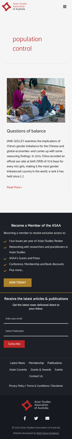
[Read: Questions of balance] (36, 100)
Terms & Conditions (38, 386)
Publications (54, 363)
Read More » (14, 187)
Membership (36, 363)
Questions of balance (26, 131)
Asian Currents (18, 369)
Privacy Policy (17, 386)
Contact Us (36, 376)
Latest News (17, 363)
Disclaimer (57, 386)
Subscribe (14, 343)
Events (59, 369)
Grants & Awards (41, 369)
